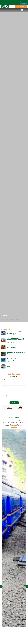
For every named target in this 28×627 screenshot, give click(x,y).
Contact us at (14, 402)
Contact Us (24, 1)
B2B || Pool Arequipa (21, 6)
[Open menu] (21, 10)
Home (2, 319)
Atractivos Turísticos (10, 319)
